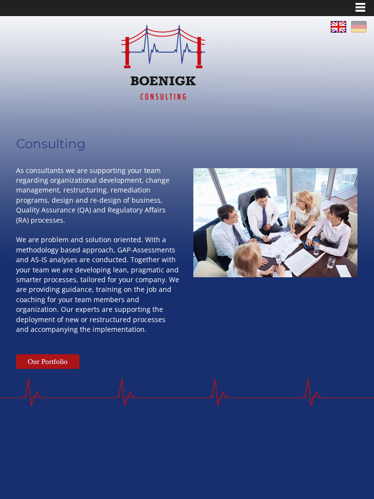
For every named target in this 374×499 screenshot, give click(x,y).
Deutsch (359, 27)
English (338, 27)
